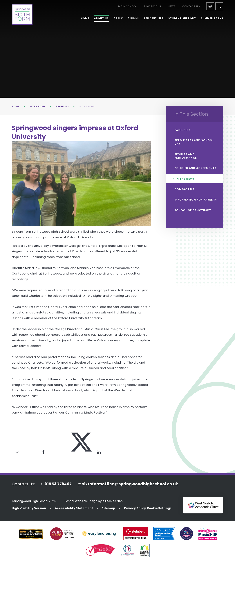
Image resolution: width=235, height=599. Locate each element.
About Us (62, 106)
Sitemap (108, 508)
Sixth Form (37, 106)
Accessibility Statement (74, 508)
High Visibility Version (29, 508)
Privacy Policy (135, 508)
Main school (127, 6)
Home (15, 106)
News (172, 6)
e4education (112, 501)
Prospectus (152, 6)
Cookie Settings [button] (159, 508)
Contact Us (191, 6)
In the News (87, 106)
